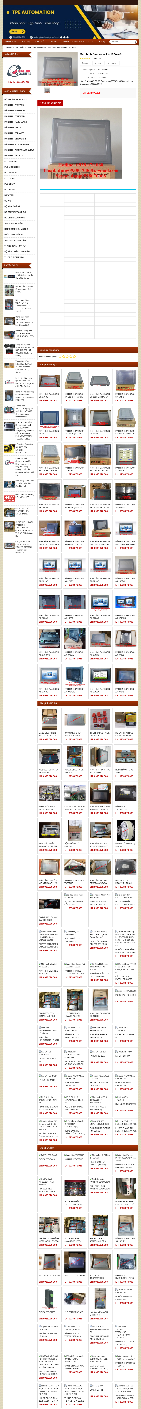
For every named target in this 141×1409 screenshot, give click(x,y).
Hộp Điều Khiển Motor (16, 229)
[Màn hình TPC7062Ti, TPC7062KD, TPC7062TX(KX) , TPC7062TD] (125, 1333)
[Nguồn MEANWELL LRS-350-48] (75, 1078)
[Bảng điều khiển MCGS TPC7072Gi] (49, 719)
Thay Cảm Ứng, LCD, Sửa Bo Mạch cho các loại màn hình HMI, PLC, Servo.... (23, 366)
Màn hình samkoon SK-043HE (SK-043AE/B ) (49, 544)
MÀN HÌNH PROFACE (14, 105)
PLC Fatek (9, 189)
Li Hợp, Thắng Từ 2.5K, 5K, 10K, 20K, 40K (125, 1130)
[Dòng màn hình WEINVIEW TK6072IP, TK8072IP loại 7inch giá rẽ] (9, 326)
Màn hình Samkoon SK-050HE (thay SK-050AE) (74, 507)
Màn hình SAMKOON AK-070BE (125, 653)
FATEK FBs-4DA (122, 1062)
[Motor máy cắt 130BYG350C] (75, 940)
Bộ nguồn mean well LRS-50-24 (47, 808)
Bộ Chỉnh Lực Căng (14, 218)
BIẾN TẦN (8, 195)
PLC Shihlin (10, 173)
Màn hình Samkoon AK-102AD (100, 616)
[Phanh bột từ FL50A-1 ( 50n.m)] (100, 1157)
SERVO (7, 201)
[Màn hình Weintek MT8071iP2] (49, 977)
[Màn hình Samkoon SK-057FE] (125, 454)
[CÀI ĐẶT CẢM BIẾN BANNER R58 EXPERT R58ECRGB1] (9, 453)
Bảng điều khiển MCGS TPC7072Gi (47, 734)
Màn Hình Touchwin (14, 116)
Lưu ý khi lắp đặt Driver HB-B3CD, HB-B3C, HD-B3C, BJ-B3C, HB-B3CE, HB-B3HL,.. (24, 350)
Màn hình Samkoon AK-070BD (49, 690)
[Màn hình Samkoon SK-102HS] (100, 417)
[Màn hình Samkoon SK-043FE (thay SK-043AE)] (75, 528)
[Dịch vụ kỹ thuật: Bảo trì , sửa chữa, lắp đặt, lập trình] (9, 489)
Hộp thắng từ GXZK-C (71, 844)
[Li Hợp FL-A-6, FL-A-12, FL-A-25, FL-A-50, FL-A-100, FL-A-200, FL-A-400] (49, 1390)
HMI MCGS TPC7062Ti (125, 1105)
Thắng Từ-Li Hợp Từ (14, 246)
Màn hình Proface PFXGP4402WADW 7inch (99, 883)
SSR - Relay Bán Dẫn (15, 240)
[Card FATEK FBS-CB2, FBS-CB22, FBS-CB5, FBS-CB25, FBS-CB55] (75, 793)
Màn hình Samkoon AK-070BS (100, 653)
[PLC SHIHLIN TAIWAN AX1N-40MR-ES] (49, 1101)
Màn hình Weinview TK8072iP (74, 881)
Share (86, 63)
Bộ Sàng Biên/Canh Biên (17, 251)
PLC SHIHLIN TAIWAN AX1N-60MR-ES (99, 1338)
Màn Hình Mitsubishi (15, 139)
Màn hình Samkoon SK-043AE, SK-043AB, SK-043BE (100, 507)
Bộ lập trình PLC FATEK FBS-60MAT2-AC (124, 736)
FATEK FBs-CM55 (47, 1313)
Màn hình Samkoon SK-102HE (100, 1029)
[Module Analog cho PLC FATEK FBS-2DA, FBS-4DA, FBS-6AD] (9, 340)
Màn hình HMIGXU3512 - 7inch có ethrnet (49, 1046)
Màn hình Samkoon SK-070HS (74, 469)
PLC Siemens (10, 161)
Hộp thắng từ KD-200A (124, 771)
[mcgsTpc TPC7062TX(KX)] (100, 1262)
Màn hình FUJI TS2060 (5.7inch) (72, 1335)
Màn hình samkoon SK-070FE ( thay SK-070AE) (100, 470)
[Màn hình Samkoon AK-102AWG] (58, 69)
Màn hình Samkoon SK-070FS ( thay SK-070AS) (125, 434)
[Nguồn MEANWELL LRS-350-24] (100, 1078)
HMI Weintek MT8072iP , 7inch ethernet (123, 883)
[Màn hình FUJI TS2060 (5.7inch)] (75, 1329)
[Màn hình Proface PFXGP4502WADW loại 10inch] (125, 1159)
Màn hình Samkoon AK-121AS (49, 579)
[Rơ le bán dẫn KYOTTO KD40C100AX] (100, 1181)
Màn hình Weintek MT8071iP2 (48, 992)
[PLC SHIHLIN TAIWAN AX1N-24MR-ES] (75, 1101)
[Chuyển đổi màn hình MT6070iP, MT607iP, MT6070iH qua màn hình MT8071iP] (9, 550)
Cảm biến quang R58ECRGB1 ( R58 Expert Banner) (98, 957)
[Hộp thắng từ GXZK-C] (75, 830)
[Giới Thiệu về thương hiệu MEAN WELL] (9, 503)
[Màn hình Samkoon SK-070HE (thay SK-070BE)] (49, 454)
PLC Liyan (9, 178)
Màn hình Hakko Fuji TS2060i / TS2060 (74, 971)
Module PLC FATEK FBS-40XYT (73, 771)
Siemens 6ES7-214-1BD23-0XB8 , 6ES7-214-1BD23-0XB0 (124, 1399)
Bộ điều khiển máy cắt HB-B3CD (48, 918)
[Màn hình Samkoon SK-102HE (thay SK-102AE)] (75, 417)
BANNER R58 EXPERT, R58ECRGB (100, 1130)
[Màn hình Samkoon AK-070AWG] (75, 675)
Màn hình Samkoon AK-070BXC (125, 616)
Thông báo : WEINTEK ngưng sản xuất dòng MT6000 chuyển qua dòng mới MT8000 (24, 411)
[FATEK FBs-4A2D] (49, 1076)
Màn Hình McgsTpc (14, 156)
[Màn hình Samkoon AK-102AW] (125, 565)
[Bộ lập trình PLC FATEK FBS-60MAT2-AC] (125, 719)
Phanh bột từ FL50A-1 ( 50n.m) (98, 1164)
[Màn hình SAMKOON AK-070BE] (125, 638)
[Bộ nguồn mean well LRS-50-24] (49, 793)
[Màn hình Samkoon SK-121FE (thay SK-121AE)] (100, 380)
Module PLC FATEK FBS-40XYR (48, 771)
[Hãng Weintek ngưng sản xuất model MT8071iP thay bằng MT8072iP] (9, 401)
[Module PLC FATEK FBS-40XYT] (75, 756)
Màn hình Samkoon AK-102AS (49, 616)
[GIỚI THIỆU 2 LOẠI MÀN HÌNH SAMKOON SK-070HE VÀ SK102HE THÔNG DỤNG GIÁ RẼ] (9, 531)
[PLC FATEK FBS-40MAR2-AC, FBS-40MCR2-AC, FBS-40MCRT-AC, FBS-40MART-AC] (75, 1014)
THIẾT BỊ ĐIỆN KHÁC (14, 257)
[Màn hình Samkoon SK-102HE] (100, 1014)
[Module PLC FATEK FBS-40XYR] (49, 756)
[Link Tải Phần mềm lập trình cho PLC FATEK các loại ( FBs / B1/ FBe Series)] (9, 387)
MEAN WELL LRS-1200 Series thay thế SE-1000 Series (24, 275)
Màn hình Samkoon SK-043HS (125, 506)
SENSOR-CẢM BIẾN (13, 223)
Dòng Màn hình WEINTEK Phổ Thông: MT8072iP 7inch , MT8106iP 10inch (23, 305)
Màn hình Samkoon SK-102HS (100, 432)
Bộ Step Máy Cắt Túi (15, 212)
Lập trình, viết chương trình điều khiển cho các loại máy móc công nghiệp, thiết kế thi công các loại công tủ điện (24, 466)
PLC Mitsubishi (12, 167)
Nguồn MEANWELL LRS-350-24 (99, 1084)
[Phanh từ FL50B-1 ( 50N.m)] (125, 830)
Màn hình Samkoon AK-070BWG (49, 653)
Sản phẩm (40, 42)
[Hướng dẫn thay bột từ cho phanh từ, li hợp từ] (9, 295)
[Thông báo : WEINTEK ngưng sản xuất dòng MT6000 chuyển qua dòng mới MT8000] (9, 414)
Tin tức (53, 42)
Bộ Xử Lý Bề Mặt (13, 206)
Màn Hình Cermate (14, 133)
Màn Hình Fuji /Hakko (15, 122)
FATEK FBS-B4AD (47, 1160)
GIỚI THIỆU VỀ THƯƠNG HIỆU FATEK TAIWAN (22, 511)
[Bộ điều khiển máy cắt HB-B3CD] (49, 903)
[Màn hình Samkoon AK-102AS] (49, 602)
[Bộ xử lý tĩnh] (100, 1386)
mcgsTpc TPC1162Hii (125, 1007)
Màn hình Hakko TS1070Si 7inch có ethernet (99, 846)
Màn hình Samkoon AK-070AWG (74, 690)
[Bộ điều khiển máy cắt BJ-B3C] (75, 903)
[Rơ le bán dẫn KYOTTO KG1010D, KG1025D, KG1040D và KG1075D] (75, 1189)
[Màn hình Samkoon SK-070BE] (49, 380)
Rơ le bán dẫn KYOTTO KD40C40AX (125, 918)
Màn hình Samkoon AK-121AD (100, 579)
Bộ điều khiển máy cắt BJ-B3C (73, 918)
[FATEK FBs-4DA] (125, 1058)
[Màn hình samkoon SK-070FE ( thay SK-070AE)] (100, 454)
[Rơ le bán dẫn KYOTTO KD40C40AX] (125, 903)
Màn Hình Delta (12, 127)
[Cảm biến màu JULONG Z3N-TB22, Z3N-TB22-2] (100, 1360)
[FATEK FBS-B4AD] (49, 1156)
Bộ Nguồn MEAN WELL (15, 99)
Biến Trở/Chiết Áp (13, 235)
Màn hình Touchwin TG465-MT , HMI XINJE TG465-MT (100, 809)
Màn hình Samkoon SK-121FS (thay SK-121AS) (74, 397)
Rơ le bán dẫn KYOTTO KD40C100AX (100, 1188)
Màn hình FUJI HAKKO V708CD (71, 1045)
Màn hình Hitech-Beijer (16, 144)
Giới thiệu (26, 42)
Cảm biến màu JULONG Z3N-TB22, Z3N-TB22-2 (99, 1369)
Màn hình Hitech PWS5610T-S (98, 1045)
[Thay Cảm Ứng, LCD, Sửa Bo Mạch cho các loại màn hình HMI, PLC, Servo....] (9, 370)
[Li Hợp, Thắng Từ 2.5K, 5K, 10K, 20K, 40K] (125, 1123)
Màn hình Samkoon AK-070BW (74, 653)
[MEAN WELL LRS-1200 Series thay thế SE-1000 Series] (9, 281)
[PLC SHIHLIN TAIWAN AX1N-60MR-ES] (100, 1330)
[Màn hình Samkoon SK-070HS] (75, 454)
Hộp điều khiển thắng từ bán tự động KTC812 (48, 846)
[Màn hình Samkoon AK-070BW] (75, 638)
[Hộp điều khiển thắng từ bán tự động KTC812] (49, 830)
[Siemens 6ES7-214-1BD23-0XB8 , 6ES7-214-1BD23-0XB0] (125, 1389)
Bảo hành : (91, 77)
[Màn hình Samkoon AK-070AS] (125, 675)
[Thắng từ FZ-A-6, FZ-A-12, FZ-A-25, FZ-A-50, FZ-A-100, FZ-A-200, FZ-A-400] (75, 1390)
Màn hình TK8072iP (73, 1160)
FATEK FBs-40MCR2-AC (48, 1060)
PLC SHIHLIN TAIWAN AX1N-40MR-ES (49, 1109)
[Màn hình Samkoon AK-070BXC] (125, 602)
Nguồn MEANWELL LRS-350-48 (73, 1084)
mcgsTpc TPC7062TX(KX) (97, 1277)
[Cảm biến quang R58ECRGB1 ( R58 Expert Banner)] (100, 940)
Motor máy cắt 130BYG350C (72, 955)
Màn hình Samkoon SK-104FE (49, 432)
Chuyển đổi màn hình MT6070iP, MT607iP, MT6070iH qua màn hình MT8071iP (24, 547)
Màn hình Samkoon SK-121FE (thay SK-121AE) (100, 397)
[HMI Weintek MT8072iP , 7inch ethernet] (125, 867)
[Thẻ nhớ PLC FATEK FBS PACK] (100, 719)
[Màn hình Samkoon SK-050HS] (49, 491)
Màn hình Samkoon (14, 110)
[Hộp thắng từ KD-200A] (125, 756)
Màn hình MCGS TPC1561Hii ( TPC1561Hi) (98, 1110)
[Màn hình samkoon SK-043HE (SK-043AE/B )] (49, 528)
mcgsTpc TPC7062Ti (74, 1276)
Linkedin (113, 63)
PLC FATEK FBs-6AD (73, 1313)
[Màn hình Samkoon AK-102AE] (75, 602)
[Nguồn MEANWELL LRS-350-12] (125, 1078)
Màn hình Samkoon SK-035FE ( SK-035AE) (100, 542)
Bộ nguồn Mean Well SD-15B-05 (98, 918)
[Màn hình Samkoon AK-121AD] (100, 565)
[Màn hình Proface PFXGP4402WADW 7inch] (100, 867)
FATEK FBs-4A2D (47, 1081)
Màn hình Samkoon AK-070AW (100, 690)
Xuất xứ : (92, 73)
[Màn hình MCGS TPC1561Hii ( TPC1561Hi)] (100, 1101)
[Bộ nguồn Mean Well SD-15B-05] (100, 903)
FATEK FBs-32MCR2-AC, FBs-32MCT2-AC (74, 1060)
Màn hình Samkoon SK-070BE (49, 395)
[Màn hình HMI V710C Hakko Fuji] (100, 756)
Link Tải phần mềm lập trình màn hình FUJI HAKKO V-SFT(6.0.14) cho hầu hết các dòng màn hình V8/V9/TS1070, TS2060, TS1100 (24, 430)
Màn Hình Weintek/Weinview (19, 150)
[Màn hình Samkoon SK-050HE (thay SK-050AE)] (75, 491)
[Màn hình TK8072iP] (75, 1156)
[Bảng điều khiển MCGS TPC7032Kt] (75, 719)
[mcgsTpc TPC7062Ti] (75, 1262)
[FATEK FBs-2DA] (100, 1058)
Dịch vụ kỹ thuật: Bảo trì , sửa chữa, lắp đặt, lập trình (24, 483)
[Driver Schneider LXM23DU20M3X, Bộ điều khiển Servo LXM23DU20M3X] (49, 940)
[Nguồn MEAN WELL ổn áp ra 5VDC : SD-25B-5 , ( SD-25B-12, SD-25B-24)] (49, 1126)
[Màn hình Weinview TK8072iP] (75, 867)
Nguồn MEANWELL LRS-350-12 (124, 1084)
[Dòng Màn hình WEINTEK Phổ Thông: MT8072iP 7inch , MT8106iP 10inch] (9, 309)
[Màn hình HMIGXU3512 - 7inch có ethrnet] (125, 1262)
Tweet (99, 63)
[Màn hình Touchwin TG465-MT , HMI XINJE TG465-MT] (100, 793)
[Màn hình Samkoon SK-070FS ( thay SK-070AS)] (125, 417)
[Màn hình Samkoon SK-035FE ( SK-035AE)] (100, 528)
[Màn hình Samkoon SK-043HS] (125, 491)
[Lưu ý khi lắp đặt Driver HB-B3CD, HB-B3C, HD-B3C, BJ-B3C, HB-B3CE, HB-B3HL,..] (9, 353)
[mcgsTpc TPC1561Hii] (49, 1262)
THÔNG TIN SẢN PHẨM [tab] (50, 103)
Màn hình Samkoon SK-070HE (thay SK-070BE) (49, 470)
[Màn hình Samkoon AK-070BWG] (49, 638)
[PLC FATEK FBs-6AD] (75, 1299)
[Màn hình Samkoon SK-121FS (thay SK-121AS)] (75, 380)
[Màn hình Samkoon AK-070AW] (100, 675)
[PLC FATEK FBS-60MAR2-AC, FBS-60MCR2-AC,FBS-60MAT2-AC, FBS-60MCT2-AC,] (49, 1014)
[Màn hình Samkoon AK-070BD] (49, 675)
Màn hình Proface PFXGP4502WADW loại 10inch (125, 1168)
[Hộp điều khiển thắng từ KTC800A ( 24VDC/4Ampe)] (75, 1125)
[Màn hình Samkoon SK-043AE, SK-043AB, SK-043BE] (100, 491)
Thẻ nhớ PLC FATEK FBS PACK (99, 734)
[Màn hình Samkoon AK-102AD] (100, 602)
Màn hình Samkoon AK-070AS (125, 690)
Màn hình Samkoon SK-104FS (125, 395)
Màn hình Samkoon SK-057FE (125, 469)
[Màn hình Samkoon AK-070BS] (100, 638)
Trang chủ (11, 42)
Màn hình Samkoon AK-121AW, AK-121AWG (125, 542)
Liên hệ (101, 42)
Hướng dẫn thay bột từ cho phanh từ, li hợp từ (24, 289)
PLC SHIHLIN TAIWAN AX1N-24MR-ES (74, 1109)
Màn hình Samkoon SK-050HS (49, 506)
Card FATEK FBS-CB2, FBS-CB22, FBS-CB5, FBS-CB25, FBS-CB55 (75, 809)
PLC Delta (9, 184)
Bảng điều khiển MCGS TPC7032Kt (73, 734)
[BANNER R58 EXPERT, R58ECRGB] (100, 1123)
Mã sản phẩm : (89, 70)
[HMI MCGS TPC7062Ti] (125, 1099)
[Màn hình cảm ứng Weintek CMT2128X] (49, 867)
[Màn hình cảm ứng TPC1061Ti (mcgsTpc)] (125, 1358)
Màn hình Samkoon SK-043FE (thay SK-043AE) (74, 544)
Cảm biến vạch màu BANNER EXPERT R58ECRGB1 (74, 1369)
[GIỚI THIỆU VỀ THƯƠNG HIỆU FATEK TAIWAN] (9, 517)
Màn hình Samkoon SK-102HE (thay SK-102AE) (74, 434)
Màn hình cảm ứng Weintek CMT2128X (48, 881)
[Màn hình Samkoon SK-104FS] (125, 380)
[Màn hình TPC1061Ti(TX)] (125, 793)
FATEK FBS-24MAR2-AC (125, 1045)
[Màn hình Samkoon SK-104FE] (49, 417)
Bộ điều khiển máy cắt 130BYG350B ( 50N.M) (99, 973)
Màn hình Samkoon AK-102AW (125, 579)
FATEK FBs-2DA (97, 1062)
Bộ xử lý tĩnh (97, 1391)
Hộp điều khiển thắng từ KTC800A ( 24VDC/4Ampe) (74, 1134)
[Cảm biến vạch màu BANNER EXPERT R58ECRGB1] (75, 1360)
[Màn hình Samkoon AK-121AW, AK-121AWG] (125, 528)
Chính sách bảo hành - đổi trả (77, 42)
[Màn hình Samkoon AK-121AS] (49, 565)
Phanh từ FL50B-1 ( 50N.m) (125, 844)
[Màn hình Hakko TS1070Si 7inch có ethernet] (100, 830)
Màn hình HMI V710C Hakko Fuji (100, 771)
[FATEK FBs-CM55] (49, 1299)
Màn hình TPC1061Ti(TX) (122, 808)
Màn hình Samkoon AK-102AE (74, 616)
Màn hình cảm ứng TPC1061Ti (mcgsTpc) (125, 1366)
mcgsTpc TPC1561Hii (49, 1276)
